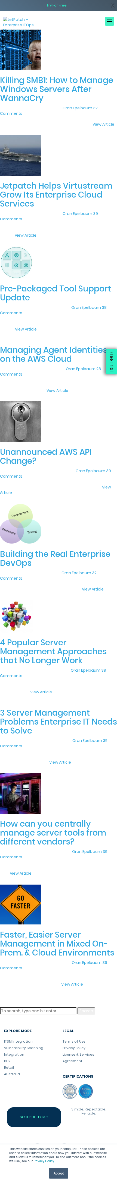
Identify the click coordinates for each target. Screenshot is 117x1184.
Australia (12, 1074)
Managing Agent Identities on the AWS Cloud (53, 354)
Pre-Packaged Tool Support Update (55, 293)
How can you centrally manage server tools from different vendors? (53, 832)
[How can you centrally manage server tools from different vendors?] (20, 793)
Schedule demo (34, 1117)
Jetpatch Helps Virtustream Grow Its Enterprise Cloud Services (56, 194)
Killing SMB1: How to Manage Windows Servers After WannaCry (56, 89)
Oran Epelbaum (77, 108)
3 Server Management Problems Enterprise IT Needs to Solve (58, 722)
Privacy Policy (43, 1160)
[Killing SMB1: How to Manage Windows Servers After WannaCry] (20, 49)
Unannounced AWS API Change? (46, 456)
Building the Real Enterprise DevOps (55, 558)
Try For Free (57, 5)
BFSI (7, 1061)
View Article (103, 124)
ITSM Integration (18, 1041)
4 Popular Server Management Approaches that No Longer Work (53, 651)
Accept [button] (59, 1173)
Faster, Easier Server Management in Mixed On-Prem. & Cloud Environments (57, 943)
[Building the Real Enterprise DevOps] (20, 523)
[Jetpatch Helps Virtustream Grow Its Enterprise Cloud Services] (20, 155)
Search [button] (86, 1011)
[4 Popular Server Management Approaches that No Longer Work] (16, 616)
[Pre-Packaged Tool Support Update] (16, 262)
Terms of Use (74, 1041)
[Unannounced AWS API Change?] (20, 421)
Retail (9, 1067)
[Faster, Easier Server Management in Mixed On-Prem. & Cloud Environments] (20, 904)
